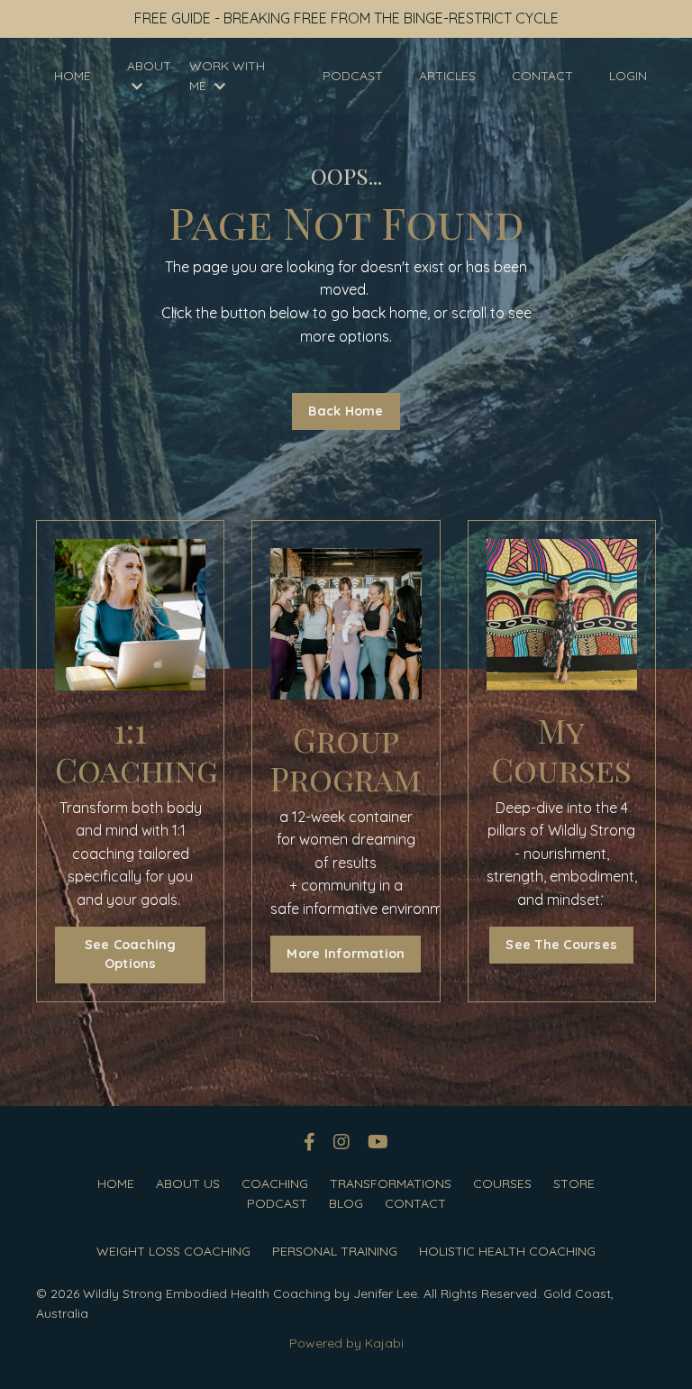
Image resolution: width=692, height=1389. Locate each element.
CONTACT (542, 76)
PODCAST (353, 76)
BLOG (346, 1203)
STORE (574, 1183)
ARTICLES (447, 76)
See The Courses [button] (561, 945)
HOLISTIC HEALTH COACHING (507, 1251)
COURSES (502, 1183)
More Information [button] (346, 954)
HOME (72, 76)
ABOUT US (188, 1183)
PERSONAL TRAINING (334, 1251)
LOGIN (628, 76)
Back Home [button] (345, 411)
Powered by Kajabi (346, 1343)
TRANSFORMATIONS (390, 1183)
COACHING (274, 1183)
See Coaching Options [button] (131, 955)
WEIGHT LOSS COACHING (173, 1251)
